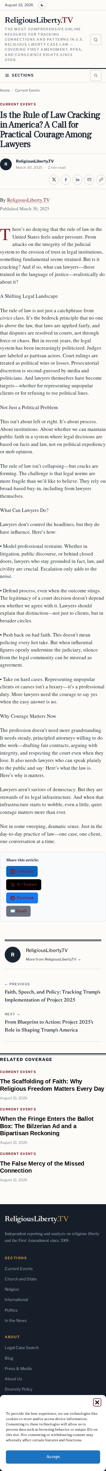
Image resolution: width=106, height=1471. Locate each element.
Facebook (25, 898)
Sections (23, 75)
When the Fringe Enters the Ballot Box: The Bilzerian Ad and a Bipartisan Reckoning (47, 1125)
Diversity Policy (18, 1389)
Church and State (21, 1279)
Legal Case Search (22, 1347)
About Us (13, 1378)
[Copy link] (101, 180)
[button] (97, 1402)
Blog (9, 1358)
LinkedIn (25, 871)
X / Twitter (27, 885)
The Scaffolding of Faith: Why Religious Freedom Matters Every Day (52, 1085)
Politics (11, 1310)
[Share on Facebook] (66, 180)
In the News (16, 1320)
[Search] (95, 39)
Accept (53, 1457)
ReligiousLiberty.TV (35, 161)
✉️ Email (18, 911)
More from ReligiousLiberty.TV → (53, 959)
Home (5, 90)
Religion (12, 1289)
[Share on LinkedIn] (77, 180)
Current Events (27, 90)
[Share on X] (54, 180)
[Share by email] (89, 180)
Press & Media (18, 1368)
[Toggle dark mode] (42, 5)
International (16, 1299)
